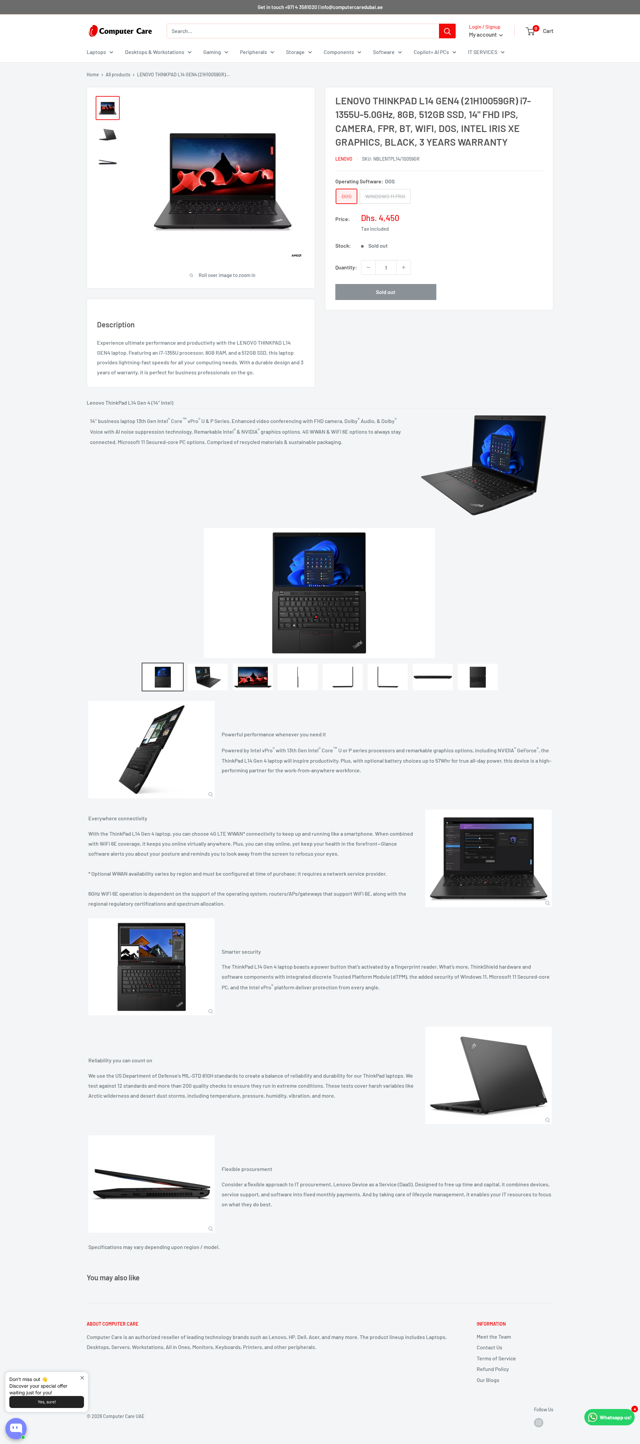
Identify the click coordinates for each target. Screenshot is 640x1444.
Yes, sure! (47, 1401)
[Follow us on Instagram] (538, 1422)
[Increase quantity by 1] (404, 267)
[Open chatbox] (16, 1428)
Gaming (212, 52)
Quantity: (346, 267)
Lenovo (343, 159)
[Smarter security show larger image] (151, 967)
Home (93, 74)
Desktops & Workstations (154, 52)
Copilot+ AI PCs (431, 52)
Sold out (385, 292)
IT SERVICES (482, 52)
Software (384, 52)
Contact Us (489, 1347)
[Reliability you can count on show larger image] (488, 1075)
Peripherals (253, 52)
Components (339, 52)
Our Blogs (488, 1380)
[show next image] (546, 593)
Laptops (96, 52)
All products (118, 74)
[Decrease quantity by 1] (368, 267)
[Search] (447, 31)
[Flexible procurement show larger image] (151, 1184)
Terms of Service (496, 1358)
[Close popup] (82, 1378)
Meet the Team (494, 1336)
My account (483, 34)
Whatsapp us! (616, 1417)
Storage (295, 52)
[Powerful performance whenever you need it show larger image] (151, 749)
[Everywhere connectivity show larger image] (488, 858)
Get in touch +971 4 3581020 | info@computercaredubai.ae (320, 7)
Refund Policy (493, 1369)
